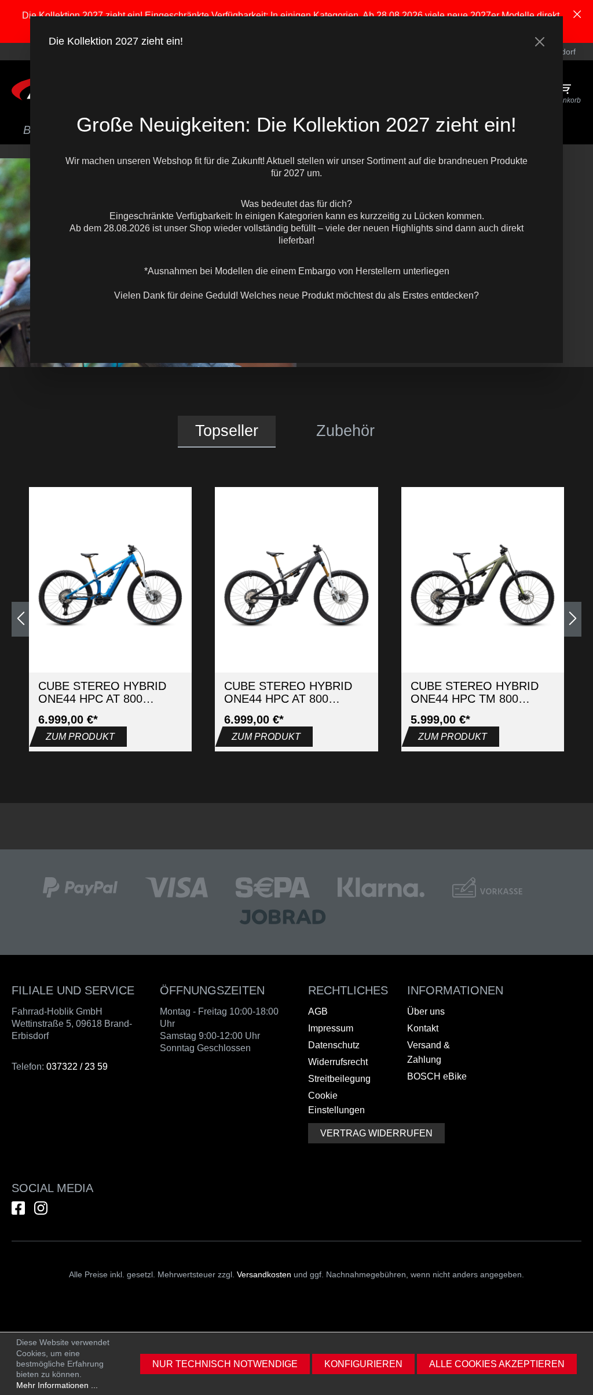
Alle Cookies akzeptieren (497, 1364)
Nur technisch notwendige (225, 1364)
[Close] (539, 41)
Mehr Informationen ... (57, 1385)
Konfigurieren (363, 1364)
